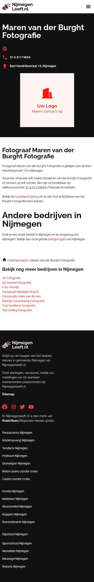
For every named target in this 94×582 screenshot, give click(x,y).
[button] (88, 6)
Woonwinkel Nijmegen (17, 506)
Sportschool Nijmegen (17, 543)
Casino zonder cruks (16, 479)
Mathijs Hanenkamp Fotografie (23, 301)
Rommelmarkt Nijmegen (18, 522)
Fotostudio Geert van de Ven (21, 296)
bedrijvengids (57, 239)
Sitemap (8, 394)
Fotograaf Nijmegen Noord (20, 292)
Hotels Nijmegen (13, 491)
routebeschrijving (26, 196)
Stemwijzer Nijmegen (16, 463)
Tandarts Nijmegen (15, 448)
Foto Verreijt (10, 287)
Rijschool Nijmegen (15, 534)
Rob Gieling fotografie (17, 310)
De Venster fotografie (16, 282)
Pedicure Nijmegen (14, 456)
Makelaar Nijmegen (15, 499)
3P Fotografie (11, 278)
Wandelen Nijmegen (15, 551)
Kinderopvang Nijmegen (18, 440)
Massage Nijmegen (15, 558)
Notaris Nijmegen (14, 566)
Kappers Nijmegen (14, 514)
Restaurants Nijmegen (17, 432)
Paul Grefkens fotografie (18, 305)
